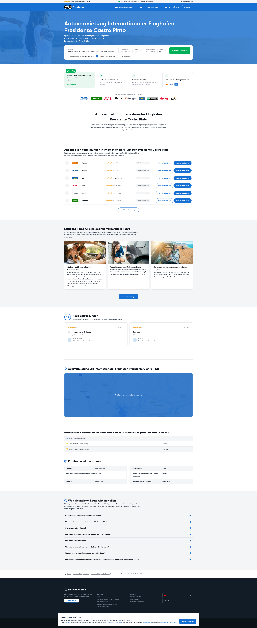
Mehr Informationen (164, 163)
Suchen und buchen (182, 163)
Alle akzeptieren (188, 621)
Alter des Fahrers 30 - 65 (107, 56)
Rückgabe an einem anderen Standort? (81, 56)
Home (69, 574)
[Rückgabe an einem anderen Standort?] (68, 56)
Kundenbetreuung (152, 7)
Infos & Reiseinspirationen (124, 7)
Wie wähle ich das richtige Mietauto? (108, 599)
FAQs (98, 596)
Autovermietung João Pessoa (100, 574)
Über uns (100, 594)
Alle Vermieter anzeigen (128, 210)
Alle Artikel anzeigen (128, 297)
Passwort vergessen (136, 596)
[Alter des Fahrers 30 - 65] (97, 56)
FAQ (141, 7)
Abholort (70, 49)
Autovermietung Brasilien (81, 574)
